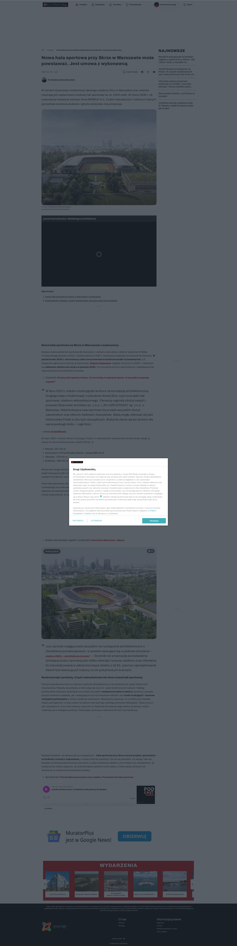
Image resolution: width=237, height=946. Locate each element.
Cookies (87, 513)
